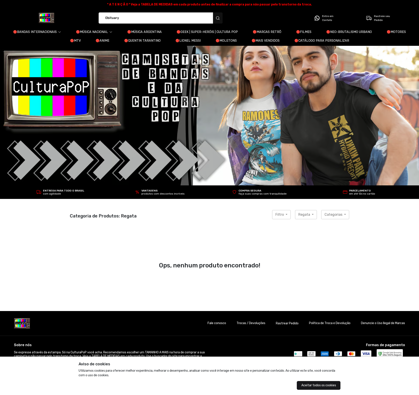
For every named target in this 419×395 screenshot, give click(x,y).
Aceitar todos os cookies (318, 385)
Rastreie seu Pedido (382, 18)
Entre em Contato (327, 18)
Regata (304, 214)
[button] (37, 32)
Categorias (334, 214)
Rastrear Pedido (287, 323)
